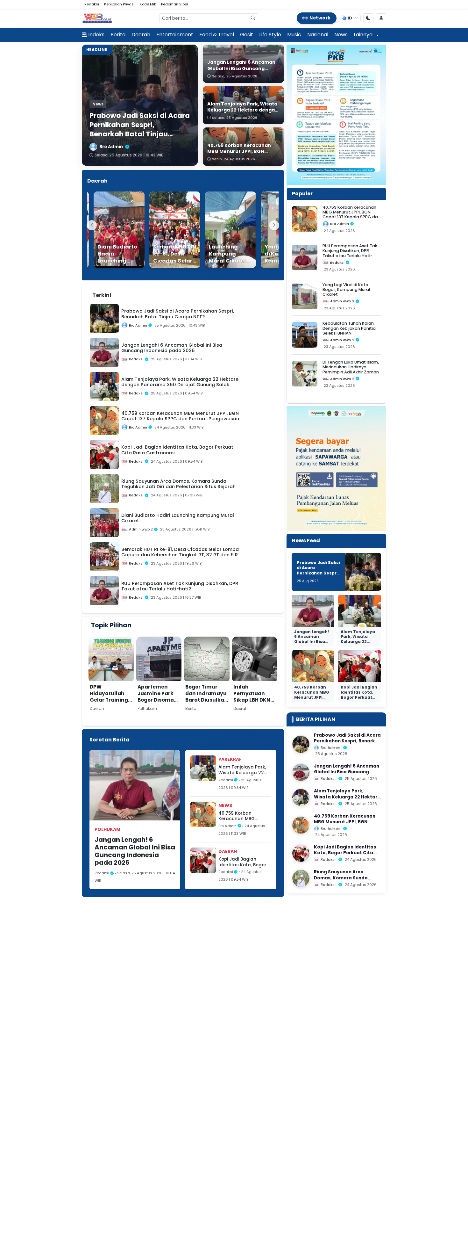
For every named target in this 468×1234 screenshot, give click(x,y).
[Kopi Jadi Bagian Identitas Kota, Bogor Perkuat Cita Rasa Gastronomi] (301, 853)
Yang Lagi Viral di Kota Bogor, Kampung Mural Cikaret (346, 289)
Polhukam (107, 829)
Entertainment (174, 34)
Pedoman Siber (174, 4)
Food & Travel (216, 34)
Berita (117, 34)
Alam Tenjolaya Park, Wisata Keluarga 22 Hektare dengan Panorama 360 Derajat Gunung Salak (244, 770)
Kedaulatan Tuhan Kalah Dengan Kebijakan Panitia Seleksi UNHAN (349, 328)
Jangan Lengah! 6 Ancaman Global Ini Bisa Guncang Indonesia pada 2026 (135, 851)
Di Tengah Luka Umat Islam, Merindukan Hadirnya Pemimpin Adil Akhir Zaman (351, 367)
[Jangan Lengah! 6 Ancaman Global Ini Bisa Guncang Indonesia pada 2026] (301, 772)
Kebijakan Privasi (119, 4)
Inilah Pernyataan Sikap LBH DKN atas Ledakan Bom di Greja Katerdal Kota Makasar (251, 706)
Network (320, 18)
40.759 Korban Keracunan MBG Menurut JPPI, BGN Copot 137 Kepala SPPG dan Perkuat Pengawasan (244, 816)
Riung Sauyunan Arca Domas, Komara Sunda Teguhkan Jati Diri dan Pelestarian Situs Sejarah (343, 880)
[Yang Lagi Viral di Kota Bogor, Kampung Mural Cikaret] (277, 229)
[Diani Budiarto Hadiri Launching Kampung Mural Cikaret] (110, 229)
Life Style (270, 34)
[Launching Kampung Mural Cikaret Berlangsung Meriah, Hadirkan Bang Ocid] (221, 229)
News (341, 34)
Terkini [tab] (101, 295)
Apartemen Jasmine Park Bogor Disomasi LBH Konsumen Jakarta (158, 699)
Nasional (317, 34)
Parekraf (230, 759)
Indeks (96, 34)
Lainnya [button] (364, 34)
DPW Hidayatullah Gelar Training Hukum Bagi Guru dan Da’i (109, 699)
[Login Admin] (381, 18)
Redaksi (91, 4)
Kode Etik (148, 4)
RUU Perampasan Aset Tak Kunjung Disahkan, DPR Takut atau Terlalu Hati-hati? (350, 253)
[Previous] (92, 225)
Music (294, 34)
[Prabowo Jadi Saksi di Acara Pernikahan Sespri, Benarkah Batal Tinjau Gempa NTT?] (301, 744)
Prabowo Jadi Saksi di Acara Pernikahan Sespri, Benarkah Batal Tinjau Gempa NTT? (318, 576)
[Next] (274, 225)
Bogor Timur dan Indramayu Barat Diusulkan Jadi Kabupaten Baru (206, 699)
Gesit (246, 34)
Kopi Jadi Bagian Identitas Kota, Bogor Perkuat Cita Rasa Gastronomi (242, 862)
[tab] (123, 291)
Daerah (140, 34)
